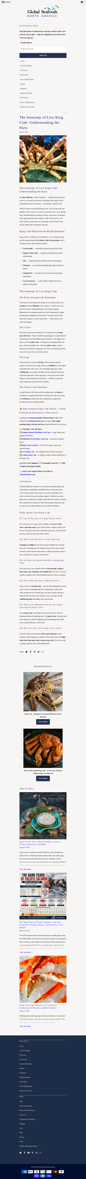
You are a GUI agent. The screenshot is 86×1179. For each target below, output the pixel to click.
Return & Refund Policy (27, 1110)
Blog (21, 1132)
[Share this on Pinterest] (34, 652)
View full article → (26, 869)
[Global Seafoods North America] (43, 12)
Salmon (22, 84)
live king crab (33, 212)
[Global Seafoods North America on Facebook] (25, 1153)
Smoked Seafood (26, 93)
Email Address (26, 43)
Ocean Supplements (27, 102)
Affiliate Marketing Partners (28, 1146)
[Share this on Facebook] (30, 652)
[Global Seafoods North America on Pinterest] (32, 1153)
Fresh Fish (23, 70)
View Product (43, 722)
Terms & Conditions (25, 1106)
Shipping (22, 1124)
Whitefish (23, 89)
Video (21, 1141)
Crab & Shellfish (26, 66)
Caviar (22, 61)
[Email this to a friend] (42, 652)
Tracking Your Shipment (27, 1119)
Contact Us (22, 1115)
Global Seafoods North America (45, 1167)
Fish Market (24, 98)
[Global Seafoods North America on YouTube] (29, 1153)
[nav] (6, 2)
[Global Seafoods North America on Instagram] (36, 1153)
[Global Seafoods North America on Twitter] (20, 1153)
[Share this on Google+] (38, 652)
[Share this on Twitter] (26, 652)
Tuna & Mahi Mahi (27, 79)
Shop (21, 1101)
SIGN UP (43, 55)
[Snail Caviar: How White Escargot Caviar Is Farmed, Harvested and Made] (43, 815)
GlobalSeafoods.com (35, 421)
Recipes (21, 1137)
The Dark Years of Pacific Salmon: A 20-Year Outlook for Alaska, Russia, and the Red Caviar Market (41, 924)
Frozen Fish (24, 75)
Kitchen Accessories (27, 107)
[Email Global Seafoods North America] (41, 1153)
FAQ (21, 1128)
